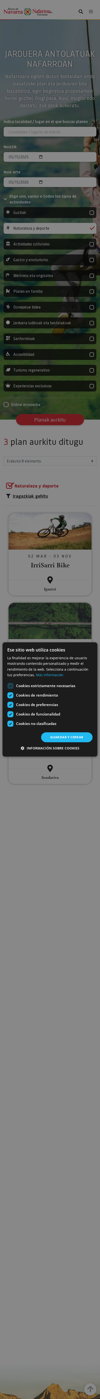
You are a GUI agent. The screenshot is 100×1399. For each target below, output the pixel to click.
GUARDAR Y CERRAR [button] (66, 737)
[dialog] (50, 699)
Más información (49, 675)
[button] (50, 748)
